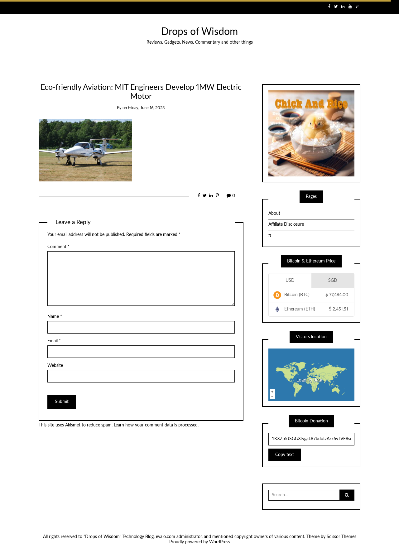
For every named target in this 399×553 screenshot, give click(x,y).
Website (55, 365)
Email (54, 341)
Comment (58, 247)
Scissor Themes (341, 537)
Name (54, 317)
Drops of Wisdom (199, 32)
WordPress (219, 542)
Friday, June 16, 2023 (146, 108)
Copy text (284, 455)
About (274, 213)
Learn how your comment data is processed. (156, 425)
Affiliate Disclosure (286, 224)
